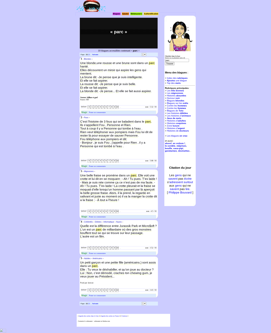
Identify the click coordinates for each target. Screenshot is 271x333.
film (101, 236)
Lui (82, 273)
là (90, 135)
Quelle (84, 226)
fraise (97, 175)
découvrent (95, 70)
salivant (85, 196)
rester (84, 135)
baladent (128, 121)
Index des (177, 78)
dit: (95, 77)
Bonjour (87, 142)
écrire (188, 178)
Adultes (87, 258)
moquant (114, 178)
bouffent (85, 233)
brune (126, 63)
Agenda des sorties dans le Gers (89, 316)
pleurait (132, 186)
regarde (141, 193)
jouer (91, 276)
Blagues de (175, 110)
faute (149, 182)
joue (133, 269)
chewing (135, 273)
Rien (127, 125)
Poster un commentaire (97, 112)
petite (114, 262)
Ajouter (125, 14)
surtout (188, 182)
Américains (97, 258)
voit (146, 175)
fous (109, 121)
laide (152, 178)
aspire (125, 70)
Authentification (151, 14)
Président (105, 276)
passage (137, 233)
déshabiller (109, 269)
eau (138, 128)
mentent (85, 73)
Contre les (177, 105)
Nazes (119, 222)
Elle (140, 175)
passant (129, 189)
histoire (94, 121)
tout (102, 200)
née (101, 182)
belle (132, 84)
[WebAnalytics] (3, 332)
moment (111, 196)
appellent (92, 125)
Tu (131, 178)
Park (135, 226)
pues (137, 178)
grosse (95, 193)
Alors (112, 193)
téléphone (93, 139)
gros (135, 229)
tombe (126, 128)
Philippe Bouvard (180, 192)
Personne (113, 125)
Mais (85, 182)
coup (92, 128)
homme (118, 189)
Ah (125, 178)
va (125, 196)
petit (87, 262)
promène (112, 175)
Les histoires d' (179, 115)
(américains (132, 262)
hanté (84, 66)
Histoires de (178, 130)
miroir (111, 70)
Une (83, 63)
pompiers (121, 132)
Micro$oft (148, 226)
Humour (173, 98)
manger (136, 196)
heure (113, 200)
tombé (108, 146)
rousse (107, 63)
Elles (83, 70)
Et (81, 80)
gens (138, 70)
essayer (104, 135)
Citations (124, 316)
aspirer (102, 80)
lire (187, 189)
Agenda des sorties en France (110, 316)
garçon (96, 262)
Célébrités (88, 222)
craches (119, 273)
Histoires (176, 95)
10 (117, 107)
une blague (177, 80)
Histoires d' (176, 120)
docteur (146, 269)
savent (173, 178)
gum (145, 273)
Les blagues (177, 135)
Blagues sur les (177, 103)
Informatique (109, 222)
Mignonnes (89, 171)
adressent (176, 182)
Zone (173, 125)
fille (121, 262)
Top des (174, 83)
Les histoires (177, 113)
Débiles (98, 222)
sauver (119, 135)
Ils (81, 125)
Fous (86, 117)
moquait (85, 189)
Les (175, 90)
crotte (84, 178)
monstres (145, 229)
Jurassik (125, 226)
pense (107, 77)
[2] (89, 54)
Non (89, 273)
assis (152, 262)
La (82, 77)
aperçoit (149, 189)
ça (117, 182)
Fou (102, 125)
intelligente (134, 77)
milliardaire (114, 229)
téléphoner (101, 132)
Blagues (116, 14)
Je (100, 77)
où (119, 196)
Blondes (87, 59)
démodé (106, 273)
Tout (83, 128)
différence (104, 226)
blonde (91, 63)
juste (98, 196)
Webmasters (136, 14)
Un (82, 262)
